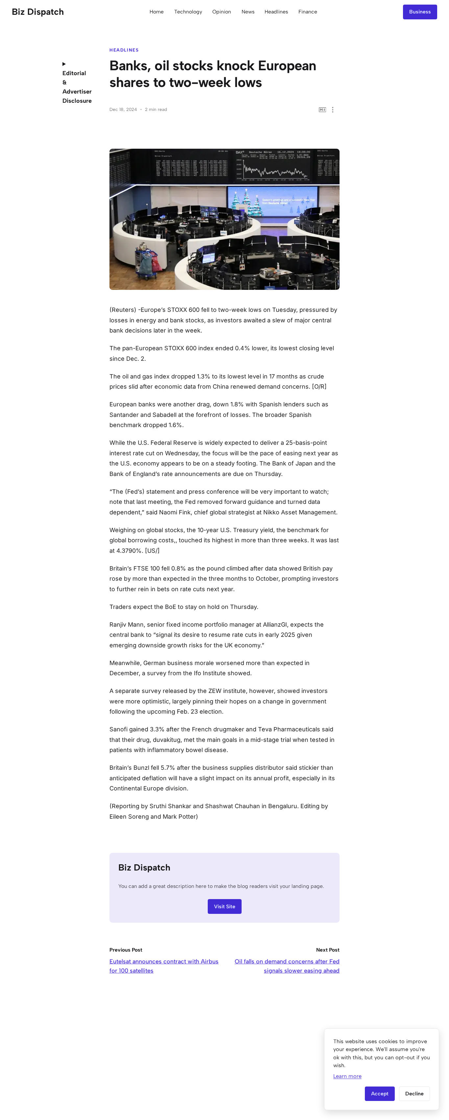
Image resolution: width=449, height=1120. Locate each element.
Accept (380, 1093)
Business (420, 12)
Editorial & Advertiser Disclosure (76, 87)
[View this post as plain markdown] (322, 110)
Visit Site (224, 906)
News (248, 12)
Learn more (347, 1076)
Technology (188, 12)
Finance (307, 12)
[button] (333, 110)
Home (157, 12)
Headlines (276, 12)
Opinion (221, 12)
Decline (414, 1093)
